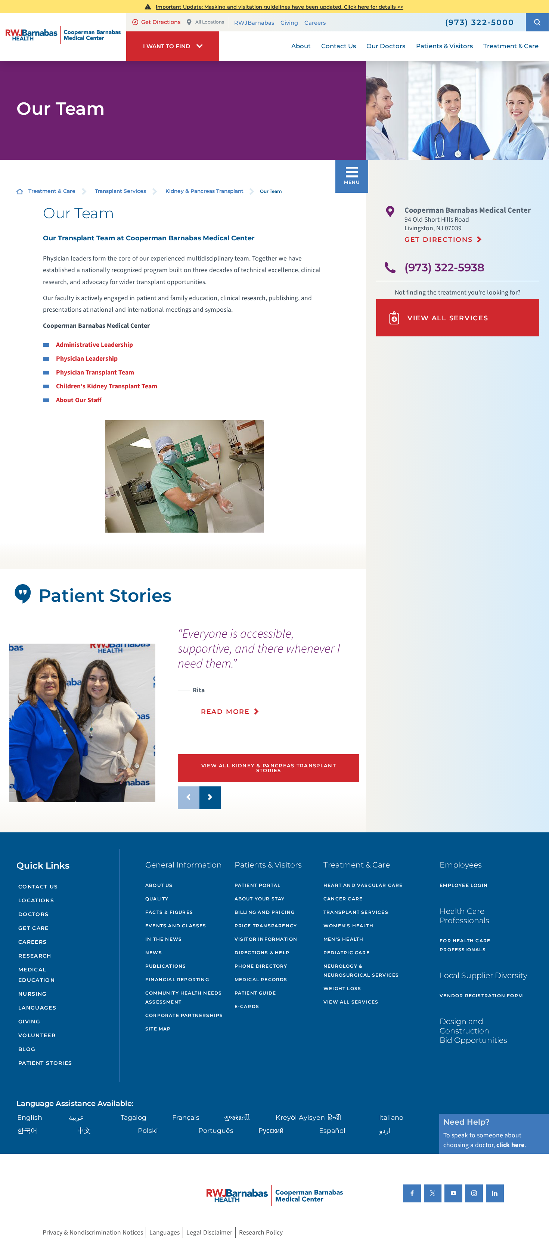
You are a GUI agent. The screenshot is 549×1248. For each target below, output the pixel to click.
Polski (148, 1130)
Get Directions (160, 22)
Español (332, 1130)
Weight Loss (342, 988)
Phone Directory (261, 966)
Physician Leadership (87, 358)
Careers (315, 22)
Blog (27, 1049)
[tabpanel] (82, 723)
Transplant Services (120, 191)
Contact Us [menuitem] (338, 46)
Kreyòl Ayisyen (300, 1117)
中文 (84, 1130)
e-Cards (247, 1006)
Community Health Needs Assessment (183, 997)
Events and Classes (176, 925)
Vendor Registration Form (481, 995)
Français (185, 1117)
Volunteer (37, 1035)
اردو (385, 1130)
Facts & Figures (169, 912)
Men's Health (343, 939)
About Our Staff (79, 400)
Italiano (391, 1117)
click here (510, 1145)
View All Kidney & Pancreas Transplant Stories (268, 767)
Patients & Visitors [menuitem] (444, 46)
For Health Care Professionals (465, 945)
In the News (163, 939)
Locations (36, 900)
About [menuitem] (301, 46)
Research (35, 956)
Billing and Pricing (265, 912)
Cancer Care (343, 899)
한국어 (27, 1130)
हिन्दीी (334, 1117)
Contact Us (38, 887)
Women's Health (348, 925)
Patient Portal (258, 885)
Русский (270, 1130)
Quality (156, 899)
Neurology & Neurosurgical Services (361, 970)
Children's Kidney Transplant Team (106, 386)
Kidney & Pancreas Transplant (204, 191)
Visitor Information (266, 939)
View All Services (447, 318)
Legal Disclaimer (209, 1232)
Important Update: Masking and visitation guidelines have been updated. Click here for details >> (279, 7)
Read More (225, 711)
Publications (165, 966)
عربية (76, 1117)
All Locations (209, 22)
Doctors (33, 914)
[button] (537, 22)
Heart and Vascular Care (363, 885)
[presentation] (268, 676)
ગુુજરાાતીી (237, 1117)
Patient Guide (255, 993)
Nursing (32, 994)
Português (215, 1130)
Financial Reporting (177, 979)
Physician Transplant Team (95, 372)
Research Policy (261, 1232)
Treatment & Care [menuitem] (511, 46)
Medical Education (36, 975)
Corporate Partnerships (184, 1015)
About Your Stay (260, 899)
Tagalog (133, 1117)
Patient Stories (45, 1063)
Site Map (158, 1029)
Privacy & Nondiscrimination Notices (93, 1232)
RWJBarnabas (254, 22)
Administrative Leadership (94, 344)
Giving (289, 22)
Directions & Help (262, 952)
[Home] (63, 37)
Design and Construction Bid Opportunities (473, 1030)
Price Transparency (266, 925)
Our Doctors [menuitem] (385, 46)
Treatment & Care (51, 191)
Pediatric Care (346, 952)
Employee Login (464, 885)
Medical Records (261, 979)
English (29, 1117)
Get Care (33, 928)
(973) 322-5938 (444, 267)
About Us (159, 885)
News (153, 952)
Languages (37, 1008)
